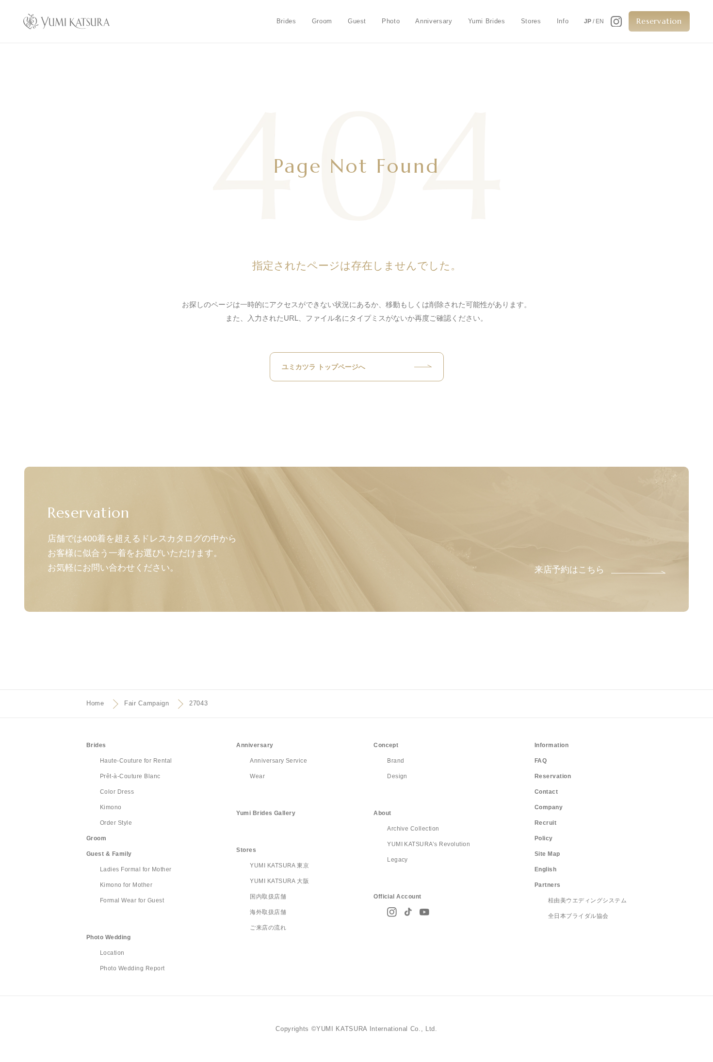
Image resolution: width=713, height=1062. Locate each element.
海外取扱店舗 (268, 912)
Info (563, 21)
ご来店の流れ (268, 927)
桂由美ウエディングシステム (587, 900)
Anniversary (433, 21)
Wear (257, 776)
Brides (286, 21)
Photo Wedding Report (132, 968)
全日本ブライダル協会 (578, 916)
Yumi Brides (486, 21)
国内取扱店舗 (268, 896)
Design (397, 776)
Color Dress (117, 791)
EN (600, 21)
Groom (322, 21)
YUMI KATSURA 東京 (279, 865)
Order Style (116, 822)
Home (95, 703)
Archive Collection (413, 828)
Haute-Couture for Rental (136, 760)
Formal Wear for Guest (132, 900)
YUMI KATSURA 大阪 (279, 881)
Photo (391, 21)
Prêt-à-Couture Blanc (130, 776)
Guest (357, 21)
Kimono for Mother (126, 885)
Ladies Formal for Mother (136, 869)
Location (112, 952)
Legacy (397, 859)
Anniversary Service (278, 760)
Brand (395, 760)
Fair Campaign (146, 703)
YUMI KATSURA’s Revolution (428, 844)
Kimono (111, 807)
